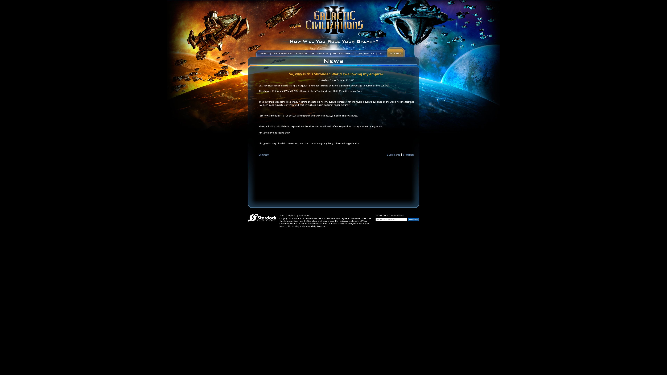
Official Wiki (304, 215)
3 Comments (393, 154)
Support (292, 215)
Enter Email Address (386, 219)
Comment (264, 154)
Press (281, 215)
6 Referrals (408, 154)
